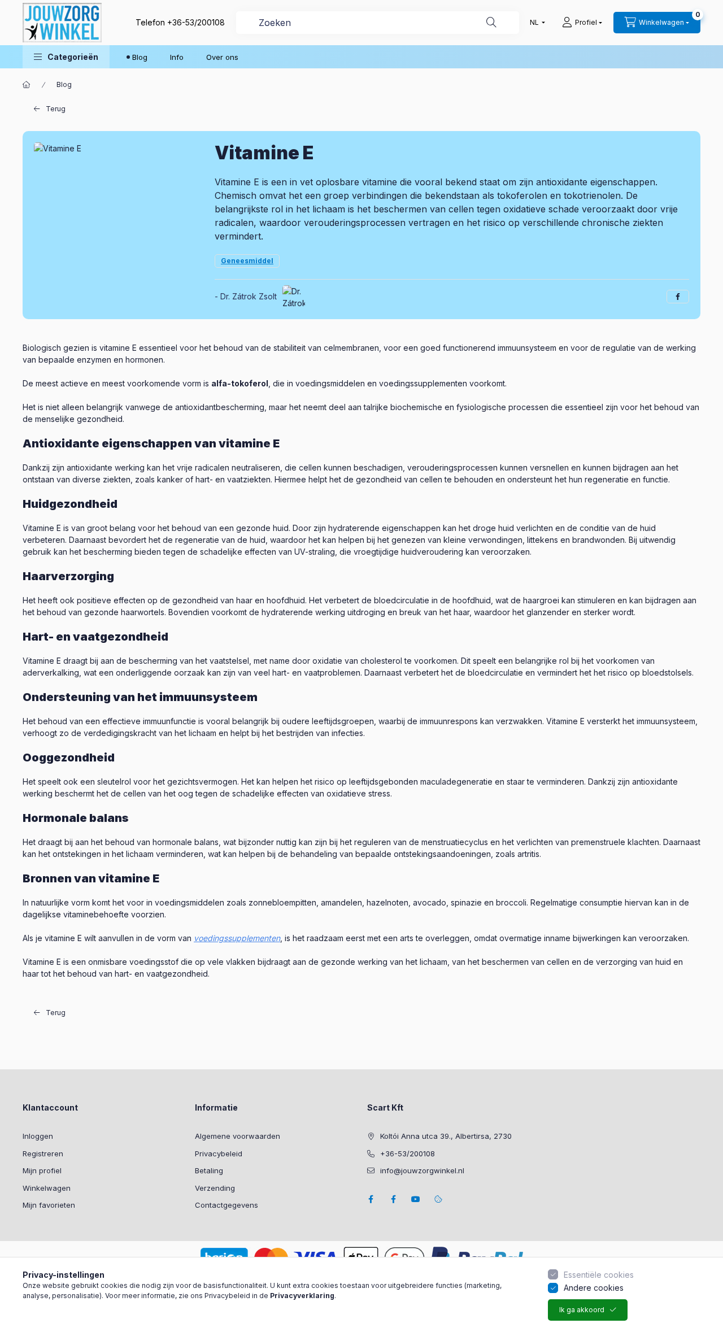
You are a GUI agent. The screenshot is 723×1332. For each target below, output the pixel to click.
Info (177, 57)
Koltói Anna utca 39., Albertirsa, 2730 (446, 1136)
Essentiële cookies (599, 1274)
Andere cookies (594, 1287)
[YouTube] (415, 1199)
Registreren (43, 1153)
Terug (56, 109)
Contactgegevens (226, 1204)
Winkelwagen (47, 1187)
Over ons (222, 57)
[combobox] (377, 22)
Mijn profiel (42, 1170)
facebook (370, 1199)
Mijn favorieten (49, 1204)
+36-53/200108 (196, 22)
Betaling (209, 1170)
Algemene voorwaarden (237, 1136)
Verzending (215, 1187)
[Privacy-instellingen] (438, 1199)
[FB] (393, 1199)
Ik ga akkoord (581, 1309)
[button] (66, 56)
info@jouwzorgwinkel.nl (422, 1170)
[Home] (27, 85)
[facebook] (678, 296)
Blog (139, 57)
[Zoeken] (491, 22)
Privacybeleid (218, 1153)
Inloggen (38, 1136)
